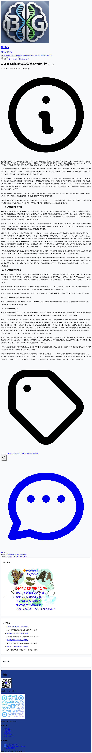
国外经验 (17, 453)
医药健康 (37, 55)
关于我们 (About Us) (12, 744)
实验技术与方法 (24, 59)
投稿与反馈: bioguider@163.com (15, 746)
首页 (2, 55)
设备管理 (35, 453)
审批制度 (29, 453)
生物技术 (43, 55)
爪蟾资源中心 (8, 736)
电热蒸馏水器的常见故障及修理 (16, 556)
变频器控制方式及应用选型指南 (16, 554)
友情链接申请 (10, 748)
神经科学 (19, 55)
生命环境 (25, 55)
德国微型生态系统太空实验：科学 (17, 633)
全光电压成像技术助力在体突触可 (17, 626)
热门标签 (7, 729)
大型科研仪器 (9, 453)
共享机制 (23, 453)
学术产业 (49, 55)
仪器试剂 (13, 55)
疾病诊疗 (31, 55)
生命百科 (7, 55)
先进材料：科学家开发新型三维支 (17, 646)
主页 (8, 59)
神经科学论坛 (8, 734)
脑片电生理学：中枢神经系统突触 (17, 640)
